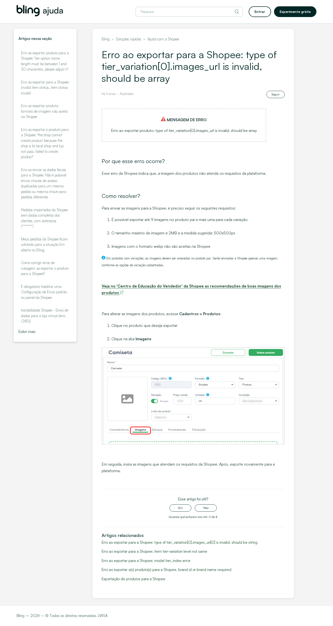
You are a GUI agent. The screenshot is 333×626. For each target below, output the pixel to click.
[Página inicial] (40, 15)
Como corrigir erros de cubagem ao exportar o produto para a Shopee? (45, 268)
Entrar (260, 11)
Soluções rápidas (128, 39)
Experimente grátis (295, 11)
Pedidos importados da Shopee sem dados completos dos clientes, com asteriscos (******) (44, 218)
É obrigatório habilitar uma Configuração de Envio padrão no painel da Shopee (44, 292)
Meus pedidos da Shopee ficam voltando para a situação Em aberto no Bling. (44, 244)
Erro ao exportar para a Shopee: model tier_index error (146, 560)
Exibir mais (27, 331)
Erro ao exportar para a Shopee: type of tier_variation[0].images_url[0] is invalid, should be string (179, 542)
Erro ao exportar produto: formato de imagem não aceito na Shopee (44, 111)
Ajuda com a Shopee (163, 39)
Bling (105, 39)
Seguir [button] (276, 94)
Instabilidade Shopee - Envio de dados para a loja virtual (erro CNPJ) (44, 315)
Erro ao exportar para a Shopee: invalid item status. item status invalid (45, 87)
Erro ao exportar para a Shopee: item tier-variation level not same (154, 551)
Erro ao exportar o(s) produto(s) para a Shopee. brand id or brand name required (166, 569)
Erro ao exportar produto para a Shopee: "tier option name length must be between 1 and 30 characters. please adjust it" (45, 61)
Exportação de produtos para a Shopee (133, 579)
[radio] (180, 508)
